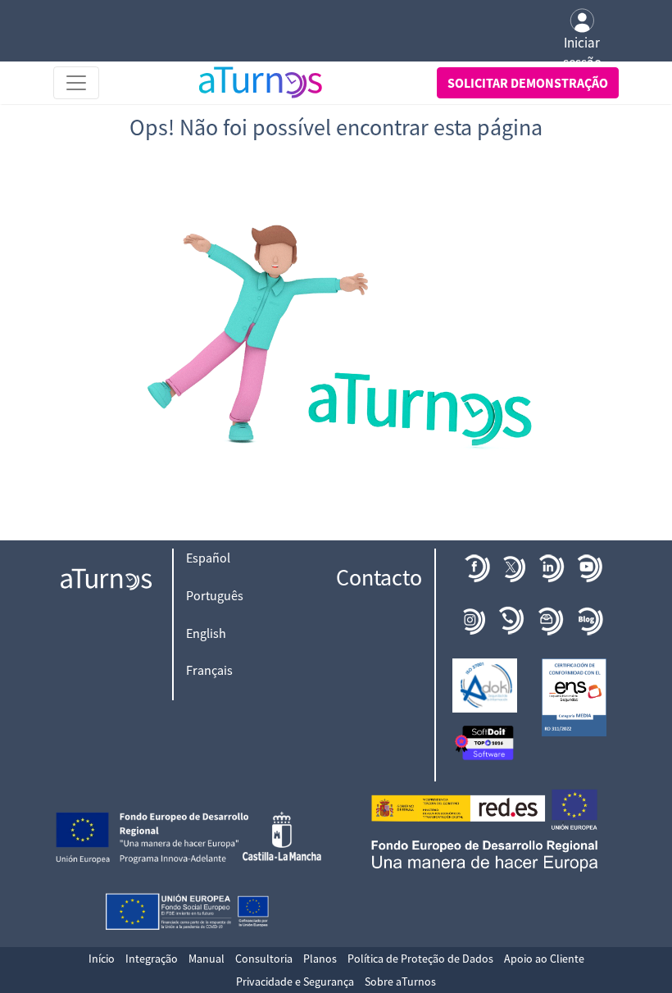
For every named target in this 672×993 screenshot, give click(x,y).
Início (102, 958)
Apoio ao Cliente (544, 958)
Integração (151, 958)
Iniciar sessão (582, 52)
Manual (206, 958)
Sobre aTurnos (400, 981)
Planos (320, 958)
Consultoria (264, 958)
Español (208, 557)
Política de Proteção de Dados (420, 958)
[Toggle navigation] (76, 82)
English (206, 633)
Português (214, 595)
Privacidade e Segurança (295, 981)
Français (209, 670)
